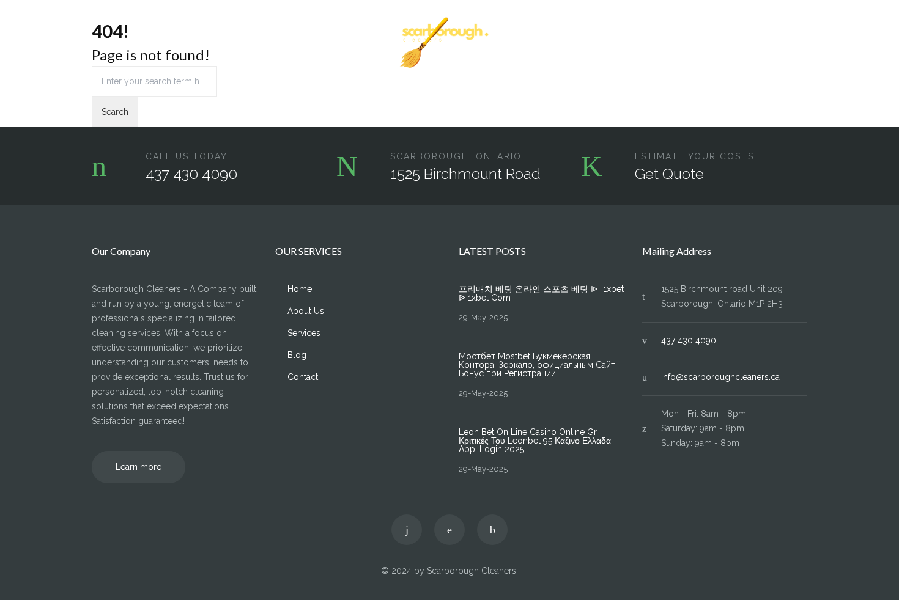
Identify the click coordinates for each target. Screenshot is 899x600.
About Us (154, 43)
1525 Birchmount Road (465, 174)
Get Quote (669, 174)
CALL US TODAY (187, 156)
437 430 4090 (191, 174)
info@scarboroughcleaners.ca (720, 377)
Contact (792, 43)
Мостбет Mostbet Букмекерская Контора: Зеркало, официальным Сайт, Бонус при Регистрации (538, 364)
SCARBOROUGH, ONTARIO (456, 156)
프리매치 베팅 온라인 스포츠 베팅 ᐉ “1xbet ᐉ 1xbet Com (541, 293)
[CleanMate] (449, 43)
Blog (747, 43)
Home (104, 43)
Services (208, 43)
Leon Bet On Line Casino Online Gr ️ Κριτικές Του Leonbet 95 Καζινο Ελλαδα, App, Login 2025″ (536, 440)
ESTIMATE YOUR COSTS (694, 156)
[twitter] (406, 529)
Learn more (138, 467)
